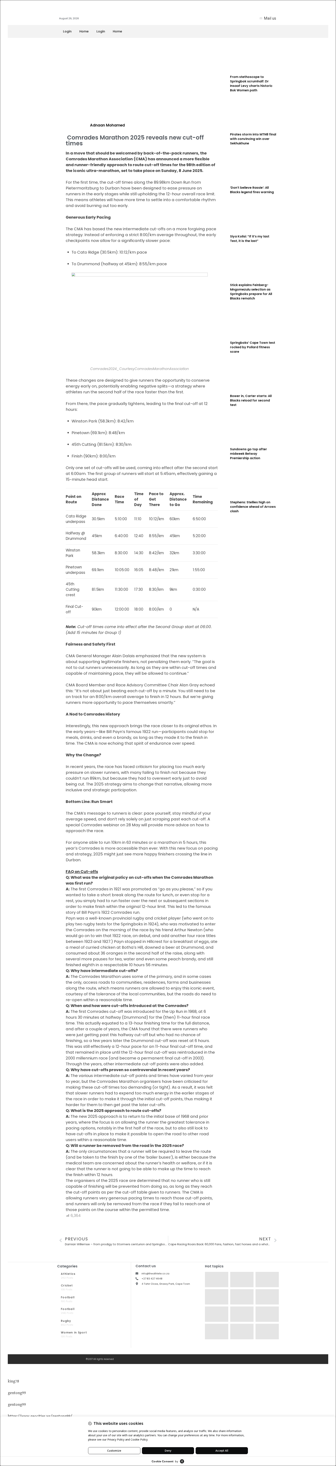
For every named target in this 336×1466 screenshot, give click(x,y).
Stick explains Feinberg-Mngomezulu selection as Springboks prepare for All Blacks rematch (251, 292)
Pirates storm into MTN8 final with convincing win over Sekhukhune (253, 139)
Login (67, 31)
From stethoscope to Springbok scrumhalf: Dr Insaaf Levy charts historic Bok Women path (251, 83)
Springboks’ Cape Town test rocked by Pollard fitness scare (252, 347)
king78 (13, 1381)
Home (84, 31)
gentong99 (17, 1393)
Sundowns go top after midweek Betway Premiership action (248, 453)
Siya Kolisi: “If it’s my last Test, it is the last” (249, 238)
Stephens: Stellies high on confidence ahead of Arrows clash (253, 506)
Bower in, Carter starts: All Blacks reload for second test (251, 400)
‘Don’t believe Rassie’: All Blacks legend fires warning (252, 189)
